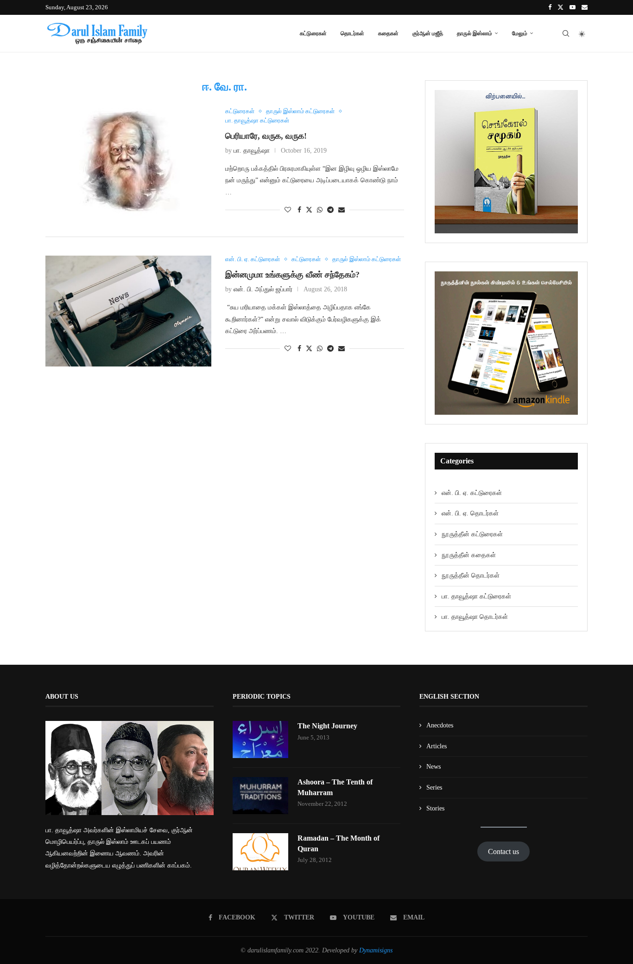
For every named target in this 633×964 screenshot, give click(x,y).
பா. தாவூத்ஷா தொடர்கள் (475, 616)
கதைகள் (388, 33)
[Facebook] (549, 7)
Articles (436, 746)
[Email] (585, 7)
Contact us (503, 851)
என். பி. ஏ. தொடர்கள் (470, 513)
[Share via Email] (341, 210)
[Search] (565, 33)
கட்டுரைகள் (313, 33)
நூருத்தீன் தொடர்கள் (471, 575)
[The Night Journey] (260, 739)
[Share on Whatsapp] (320, 210)
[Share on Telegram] (330, 210)
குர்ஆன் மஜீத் (427, 33)
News (433, 766)
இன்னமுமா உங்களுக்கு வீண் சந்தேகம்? (292, 274)
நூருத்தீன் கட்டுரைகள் (472, 534)
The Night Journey (327, 726)
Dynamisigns (375, 950)
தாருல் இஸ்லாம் (474, 33)
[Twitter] (560, 7)
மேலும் (519, 33)
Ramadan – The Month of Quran (339, 843)
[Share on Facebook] (299, 210)
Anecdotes (439, 725)
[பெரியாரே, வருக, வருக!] (128, 163)
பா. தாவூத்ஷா (252, 150)
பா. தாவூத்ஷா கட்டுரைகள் (476, 596)
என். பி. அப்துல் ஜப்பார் (263, 289)
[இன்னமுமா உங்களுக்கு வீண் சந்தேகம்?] (128, 311)
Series (434, 787)
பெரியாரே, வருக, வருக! (266, 136)
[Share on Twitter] (309, 210)
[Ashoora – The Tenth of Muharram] (260, 795)
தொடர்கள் (352, 33)
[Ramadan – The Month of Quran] (260, 851)
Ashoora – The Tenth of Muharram (335, 787)
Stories (435, 808)
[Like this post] (288, 210)
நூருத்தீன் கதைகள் (469, 555)
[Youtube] (573, 7)
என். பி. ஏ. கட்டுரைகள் (472, 492)
